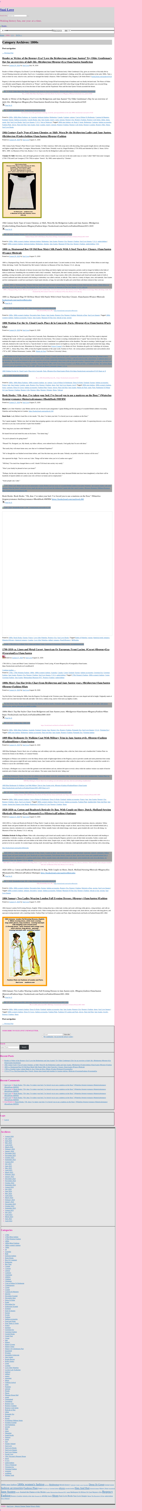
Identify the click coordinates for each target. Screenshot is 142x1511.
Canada (59, 117)
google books (69, 1488)
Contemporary (10, 1285)
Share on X (102, 371)
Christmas (8, 1281)
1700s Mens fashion (11, 1237)
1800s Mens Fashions (21, 117)
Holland (59, 891)
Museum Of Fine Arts (65, 244)
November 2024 (10, 1181)
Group (7, 1338)
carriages (9, 387)
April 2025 (8, 1170)
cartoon (72, 117)
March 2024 (9, 1198)
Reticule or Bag (82, 315)
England (5, 120)
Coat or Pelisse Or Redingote (85, 117)
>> (21, 35)
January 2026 (9, 1151)
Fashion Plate (6, 125)
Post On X (8, 105)
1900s (7, 1247)
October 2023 (9, 1206)
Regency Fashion (80, 120)
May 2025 (8, 1168)
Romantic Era (76, 730)
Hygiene (8, 1353)
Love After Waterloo (40, 638)
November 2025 (10, 1155)
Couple (7, 1290)
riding (103, 120)
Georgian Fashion (8, 677)
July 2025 (8, 1164)
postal (7, 1397)
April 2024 (8, 1195)
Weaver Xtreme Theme (22, 1506)
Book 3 (76, 122)
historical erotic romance (101, 638)
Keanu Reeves (10, 1359)
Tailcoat (60, 390)
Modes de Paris (41, 351)
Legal (7, 1363)
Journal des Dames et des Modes (18, 804)
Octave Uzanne (56, 346)
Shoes (108, 125)
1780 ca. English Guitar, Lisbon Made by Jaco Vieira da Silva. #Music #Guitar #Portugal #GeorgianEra (38, 1069)
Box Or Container (11, 1260)
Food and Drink (10, 1321)
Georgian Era (98, 673)
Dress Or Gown (18, 387)
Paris (93, 387)
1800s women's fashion (21, 241)
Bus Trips (8, 1264)
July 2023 (8, 1212)
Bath (6, 1254)
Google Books (32, 120)
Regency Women (46, 390)
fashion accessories (20, 120)
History (7, 1342)
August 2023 (9, 1210)
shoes (108, 120)
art (29, 117)
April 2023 (8, 1214)
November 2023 (10, 1204)
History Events (10, 1344)
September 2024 (10, 1185)
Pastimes (8, 1387)
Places (7, 1393)
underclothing (102, 241)
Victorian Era (104, 730)
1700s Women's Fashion (80, 675)
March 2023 (9, 1217)
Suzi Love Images (29, 122)
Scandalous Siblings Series (14, 1420)
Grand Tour (9, 1336)
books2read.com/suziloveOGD (101, 76)
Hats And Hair (22, 125)
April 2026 (8, 1145)
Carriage (66, 117)
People (7, 1391)
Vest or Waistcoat (46, 122)
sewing (69, 318)
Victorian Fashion (11, 1469)
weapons (8, 1471)
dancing (7, 1294)
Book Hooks (18, 638)
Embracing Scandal (11, 1306)
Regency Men (100, 125)
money (52, 120)
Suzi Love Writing (11, 1452)
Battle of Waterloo (81, 638)
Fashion (7, 1317)
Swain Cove (9, 1454)
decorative (33, 891)
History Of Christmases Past (14, 1349)
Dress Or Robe (78, 382)
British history (64, 1485)
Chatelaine (8, 1275)
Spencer (7, 1437)
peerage (62, 120)
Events (7, 1315)
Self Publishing (10, 1425)
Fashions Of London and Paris (68, 1012)
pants (57, 120)
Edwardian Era (10, 1304)
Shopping (8, 1433)
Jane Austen (45, 120)
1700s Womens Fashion (21, 673)
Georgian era (46, 1488)
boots (81, 122)
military (7, 1374)
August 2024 (9, 1187)
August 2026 (9, 1136)
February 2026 (10, 1149)
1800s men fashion (64, 122)
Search (2, 1044)
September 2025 (10, 1160)
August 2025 (9, 1162)
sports (4, 122)
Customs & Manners (102, 117)
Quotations (8, 1401)
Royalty (7, 1416)
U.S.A (37, 122)
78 (17, 35)
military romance (53, 640)
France (43, 315)
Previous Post (7, 53)
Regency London (89, 125)
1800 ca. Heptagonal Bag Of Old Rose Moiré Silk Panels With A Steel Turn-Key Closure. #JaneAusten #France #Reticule (44, 1067)
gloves (14, 125)
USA (97, 244)
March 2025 (9, 1172)
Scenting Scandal (10, 1422)
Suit (8, 122)
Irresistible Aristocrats (12, 1355)
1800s (11, 117)
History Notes (9, 1346)
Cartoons (95, 122)
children (7, 1277)
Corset (66, 673)
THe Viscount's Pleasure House (15, 1456)
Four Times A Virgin (12, 1323)
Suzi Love (7, 9)
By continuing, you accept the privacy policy (58, 1037)
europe (90, 638)
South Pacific (9, 1435)
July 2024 (8, 1189)
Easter (7, 1302)
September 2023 (10, 1208)
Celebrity (8, 1273)
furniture (8, 1328)
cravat (81, 1485)
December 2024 (10, 1179)
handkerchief (92, 802)
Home (2, 35)
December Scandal (11, 1296)
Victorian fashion (88, 732)
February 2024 (10, 1200)
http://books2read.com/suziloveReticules (65, 310)
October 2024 (9, 1183)
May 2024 (8, 1193)
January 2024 (9, 1202)
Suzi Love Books (16, 122)
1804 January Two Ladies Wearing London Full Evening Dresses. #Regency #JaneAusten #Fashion (54, 898)
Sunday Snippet (10, 1444)
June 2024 (8, 1191)
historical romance (21, 640)
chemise (46, 244)
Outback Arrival (10, 1382)
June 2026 (8, 1141)
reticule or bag (61, 318)
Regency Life (25, 390)
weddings (8, 1473)
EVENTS (58, 30)
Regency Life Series (93, 120)
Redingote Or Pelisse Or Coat (40, 804)
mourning (8, 1378)
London (42, 125)
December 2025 (10, 1153)
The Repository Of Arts (97, 1496)
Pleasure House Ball (11, 1395)
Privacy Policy (35, 1506)
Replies (75, 640)
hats (39, 120)
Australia (34, 117)
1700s (11, 673)
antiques (26, 891)
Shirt (6, 1429)
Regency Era (69, 120)
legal (37, 125)
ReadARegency (65, 640)
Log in (6, 1120)
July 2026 (8, 1139)
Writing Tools (9, 1475)
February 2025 (10, 1174)
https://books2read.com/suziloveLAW (41, 411)
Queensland (9, 1399)
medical (7, 1372)
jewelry (105, 1012)
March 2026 (9, 1147)
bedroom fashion (43, 117)
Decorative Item (35, 315)
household (8, 1351)
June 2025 (8, 1166)
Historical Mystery (8, 640)
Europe (11, 120)
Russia (7, 1418)
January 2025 (9, 1176)
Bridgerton (53, 117)
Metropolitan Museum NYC (33, 677)
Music (7, 1380)
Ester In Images (10, 1311)
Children (8, 1279)
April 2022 (8, 1221)
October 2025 (9, 1157)
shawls (50, 1496)
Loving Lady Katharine (13, 1370)
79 (19, 35)
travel (74, 385)
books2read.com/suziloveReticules (17, 300)
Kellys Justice (9, 1361)
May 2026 (8, 1143)
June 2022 (8, 1219)
